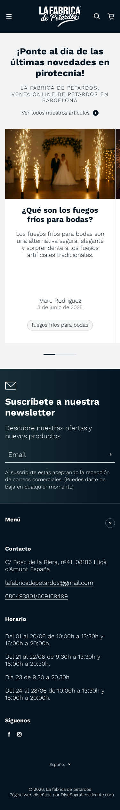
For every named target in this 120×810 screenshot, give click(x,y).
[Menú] (9, 16)
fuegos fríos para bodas (60, 325)
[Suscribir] (111, 455)
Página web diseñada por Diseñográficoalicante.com (62, 794)
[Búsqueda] (97, 16)
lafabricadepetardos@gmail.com (49, 582)
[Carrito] (111, 16)
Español (57, 764)
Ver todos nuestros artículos (56, 113)
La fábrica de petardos (68, 789)
